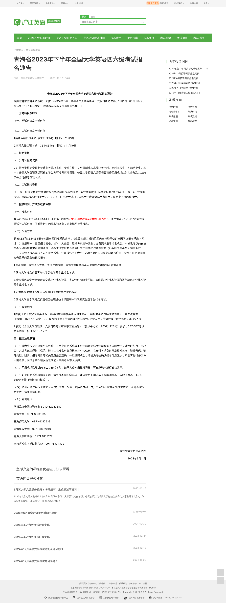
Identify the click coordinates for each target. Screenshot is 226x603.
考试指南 (182, 37)
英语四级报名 (33, 50)
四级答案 (192, 121)
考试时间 (192, 111)
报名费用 (116, 37)
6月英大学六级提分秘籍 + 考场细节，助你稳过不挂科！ (47, 489)
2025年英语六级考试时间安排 (32, 525)
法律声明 (113, 583)
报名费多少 (174, 111)
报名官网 (192, 106)
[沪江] (34, 21)
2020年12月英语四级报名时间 (184, 83)
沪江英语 (18, 50)
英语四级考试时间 (94, 37)
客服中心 (93, 583)
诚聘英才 (103, 583)
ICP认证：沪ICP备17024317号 (107, 592)
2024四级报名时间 (39, 37)
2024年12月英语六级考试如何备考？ (36, 561)
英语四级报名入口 (67, 37)
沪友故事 (133, 583)
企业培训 (79, 3)
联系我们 (123, 583)
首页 (19, 37)
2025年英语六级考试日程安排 (32, 537)
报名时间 (173, 106)
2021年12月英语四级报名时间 (184, 73)
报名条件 (149, 37)
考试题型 (165, 37)
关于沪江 (83, 583)
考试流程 (198, 37)
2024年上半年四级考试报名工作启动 (187, 68)
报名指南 (132, 37)
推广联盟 (143, 583)
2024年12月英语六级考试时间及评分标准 (38, 549)
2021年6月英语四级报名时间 (184, 78)
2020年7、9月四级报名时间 (183, 87)
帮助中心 (65, 3)
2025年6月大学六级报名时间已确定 (35, 512)
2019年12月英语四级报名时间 (184, 92)
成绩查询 (173, 121)
